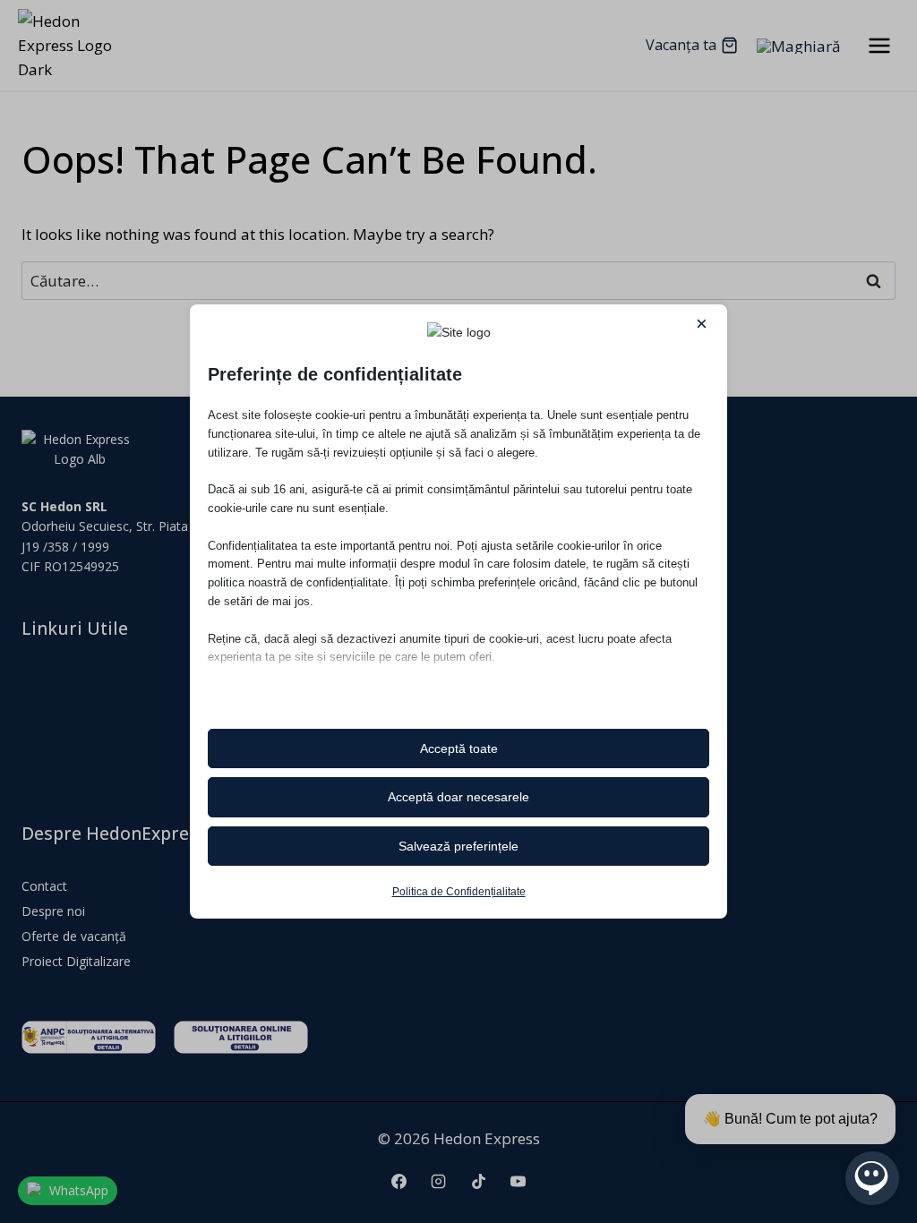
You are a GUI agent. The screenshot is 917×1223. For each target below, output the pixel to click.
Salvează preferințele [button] (458, 846)
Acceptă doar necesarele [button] (458, 797)
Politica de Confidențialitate (459, 891)
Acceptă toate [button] (459, 748)
